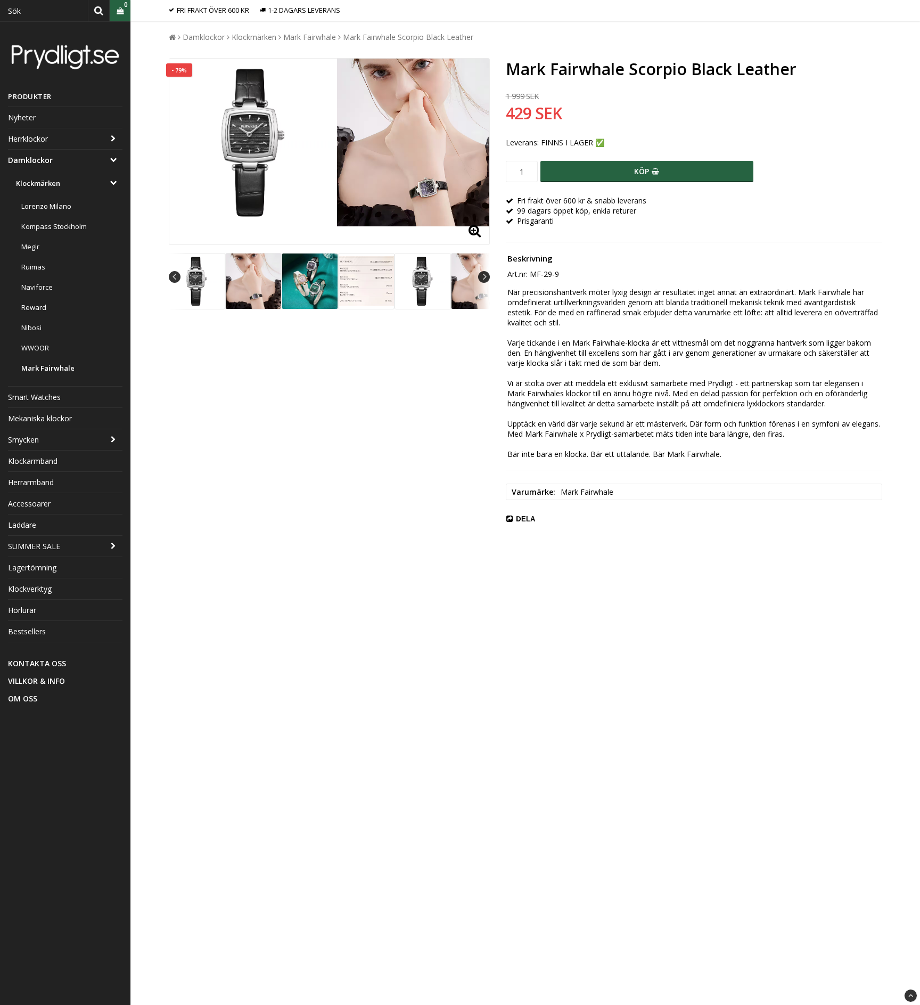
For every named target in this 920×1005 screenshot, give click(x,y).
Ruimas (33, 267)
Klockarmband (33, 461)
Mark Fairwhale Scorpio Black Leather (408, 37)
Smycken (23, 440)
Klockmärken (38, 183)
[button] (120, 11)
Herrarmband (31, 482)
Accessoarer (29, 504)
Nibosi (31, 327)
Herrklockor (28, 139)
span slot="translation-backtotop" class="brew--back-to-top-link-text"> (910, 995)
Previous (174, 277)
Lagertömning (32, 567)
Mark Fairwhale (48, 368)
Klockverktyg (30, 589)
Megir (30, 246)
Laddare (22, 525)
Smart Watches (34, 397)
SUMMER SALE (34, 546)
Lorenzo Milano (46, 206)
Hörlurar (22, 610)
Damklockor (30, 160)
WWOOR (35, 348)
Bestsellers (27, 631)
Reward (33, 307)
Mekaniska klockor (40, 418)
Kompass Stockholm (54, 226)
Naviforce (37, 287)
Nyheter (22, 117)
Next (484, 277)
